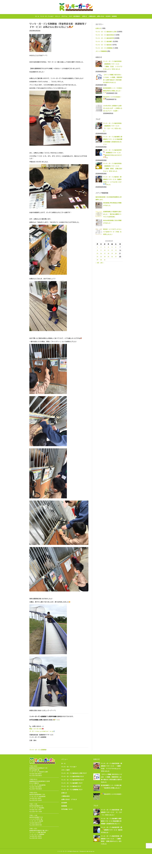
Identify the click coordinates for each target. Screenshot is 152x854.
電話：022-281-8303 (35, 728)
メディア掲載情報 (101, 51)
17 (104, 253)
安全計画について (67, 809)
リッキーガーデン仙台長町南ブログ (72, 776)
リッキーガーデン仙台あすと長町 (106, 31)
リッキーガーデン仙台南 (103, 44)
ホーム (37, 16)
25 (108, 256)
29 (97, 259)
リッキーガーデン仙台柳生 (104, 41)
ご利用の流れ (92, 16)
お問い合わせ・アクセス (69, 799)
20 (115, 253)
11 (108, 250)
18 (108, 253)
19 (112, 253)
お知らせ (84, 16)
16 (101, 253)
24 (104, 256)
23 (101, 256)
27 (115, 256)
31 (104, 259)
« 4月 (97, 262)
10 (104, 250)
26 (112, 256)
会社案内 (108, 16)
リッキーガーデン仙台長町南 (105, 35)
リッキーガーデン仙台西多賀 (105, 38)
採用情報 (114, 16)
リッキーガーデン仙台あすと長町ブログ (74, 773)
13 (115, 250)
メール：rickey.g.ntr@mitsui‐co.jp (41, 731)
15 (97, 253)
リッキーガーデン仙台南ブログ (71, 786)
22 (97, 256)
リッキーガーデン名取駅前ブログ (71, 789)
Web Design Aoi (90, 851)
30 (101, 259)
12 (112, 250)
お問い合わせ (100, 16)
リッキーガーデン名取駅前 (37, 749)
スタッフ (57, 16)
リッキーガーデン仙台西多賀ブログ (72, 779)
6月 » (102, 262)
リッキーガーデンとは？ (47, 16)
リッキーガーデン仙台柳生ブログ (71, 783)
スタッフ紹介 (65, 770)
